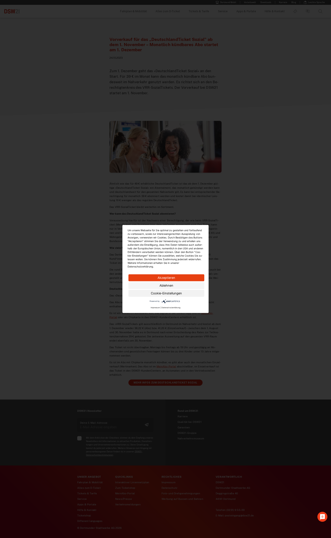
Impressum (155, 307)
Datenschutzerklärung (171, 307)
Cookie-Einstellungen (166, 293)
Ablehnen (166, 285)
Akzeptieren (166, 278)
